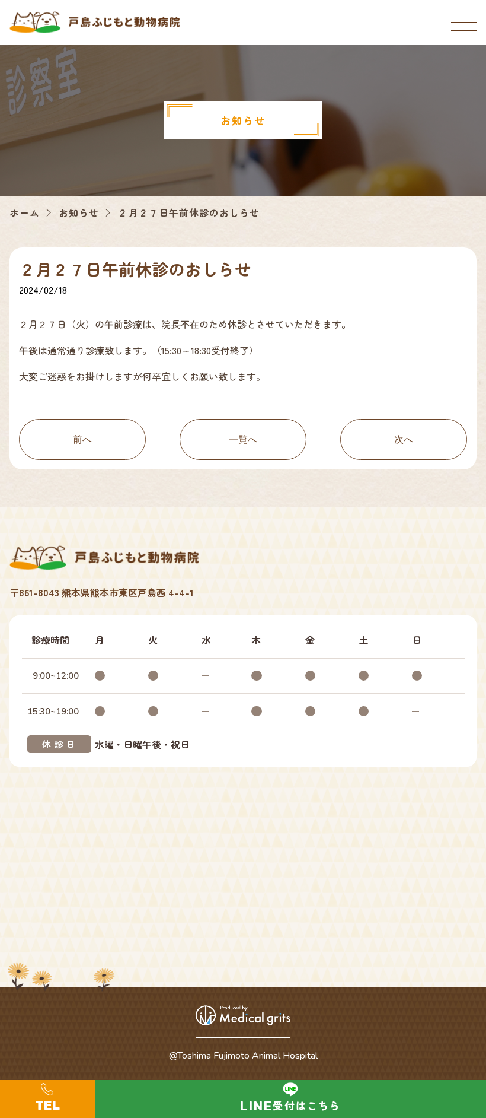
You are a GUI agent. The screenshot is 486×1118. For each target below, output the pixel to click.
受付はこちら (307, 1105)
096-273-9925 (47, 1099)
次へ (403, 439)
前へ (82, 439)
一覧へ (243, 439)
